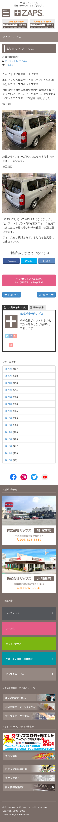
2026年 (8, 369)
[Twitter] (7, 335)
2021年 (8, 404)
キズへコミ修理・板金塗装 (19, 659)
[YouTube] (11, 344)
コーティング (12, 613)
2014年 (8, 453)
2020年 (8, 411)
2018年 (8, 425)
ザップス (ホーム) (15, 674)
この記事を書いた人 (16, 307)
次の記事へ (45, 294)
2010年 (8, 460)
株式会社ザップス (31, 313)
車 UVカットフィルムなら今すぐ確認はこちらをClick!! (29, 280)
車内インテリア (13, 643)
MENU (5, 11)
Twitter (30, 261)
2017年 (8, 432)
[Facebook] (11, 335)
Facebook (11, 261)
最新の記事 (38, 307)
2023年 (8, 390)
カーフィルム (11, 61)
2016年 (8, 439)
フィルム (23, 61)
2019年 (8, 418)
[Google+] (15, 335)
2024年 (8, 383)
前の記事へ (13, 294)
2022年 (8, 397)
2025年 (8, 376)
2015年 (8, 446)
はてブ (47, 261)
